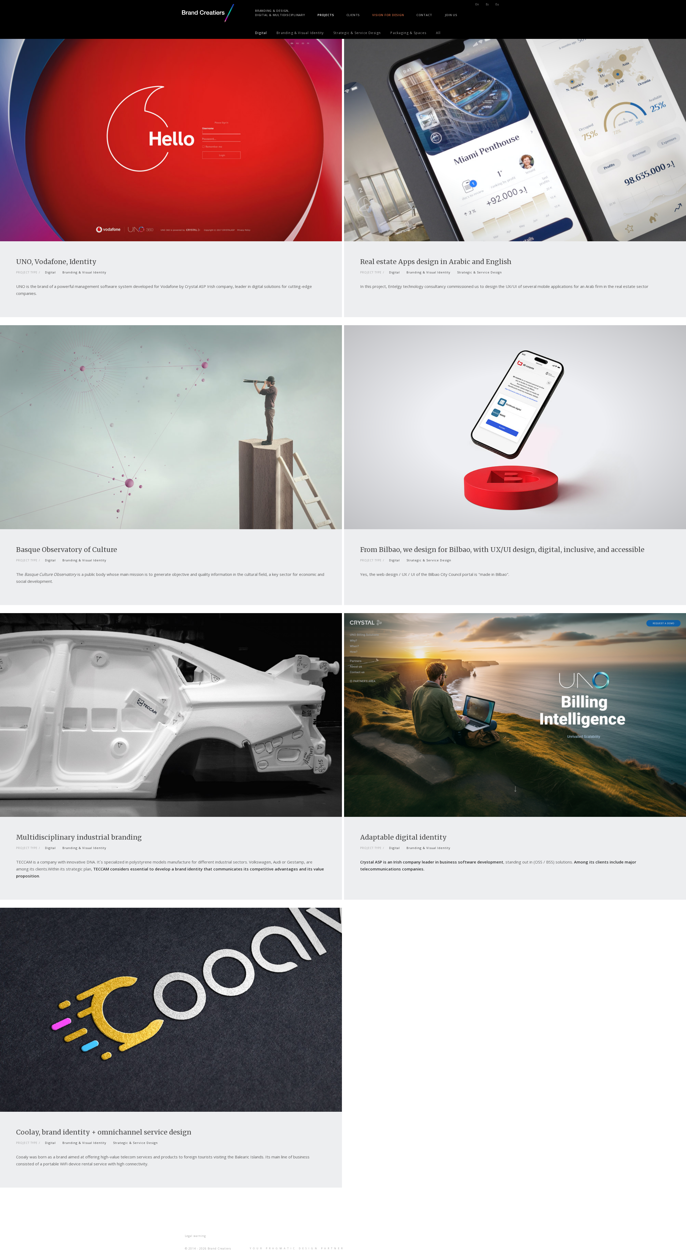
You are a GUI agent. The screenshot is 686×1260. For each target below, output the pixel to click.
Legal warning (195, 1236)
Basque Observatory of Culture (66, 549)
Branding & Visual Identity (300, 33)
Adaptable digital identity (403, 837)
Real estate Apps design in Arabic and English (436, 261)
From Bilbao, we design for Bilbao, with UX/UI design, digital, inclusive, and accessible (502, 549)
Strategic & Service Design (357, 33)
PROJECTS (326, 15)
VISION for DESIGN (388, 15)
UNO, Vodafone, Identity (56, 261)
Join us (451, 15)
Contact (424, 15)
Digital (261, 33)
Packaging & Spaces (408, 33)
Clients (353, 15)
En (477, 4)
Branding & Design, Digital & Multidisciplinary (280, 13)
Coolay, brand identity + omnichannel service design (103, 1132)
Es (487, 4)
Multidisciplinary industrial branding (79, 837)
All (438, 33)
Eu (497, 4)
